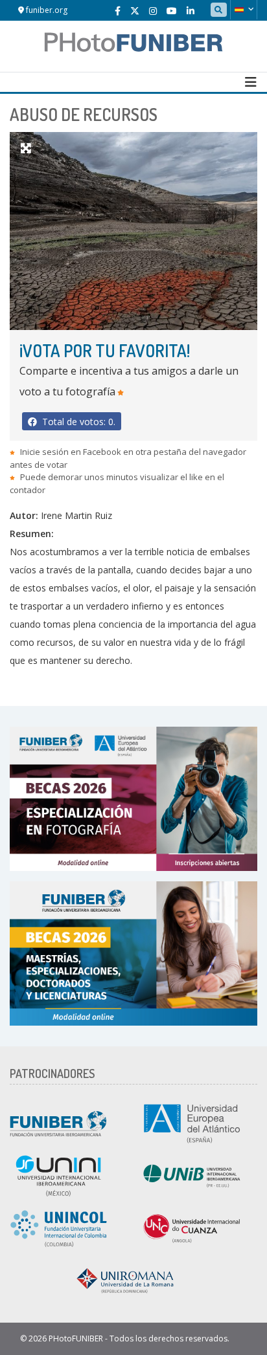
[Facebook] (118, 10)
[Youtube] (172, 10)
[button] (244, 9)
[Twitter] (134, 10)
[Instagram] (153, 10)
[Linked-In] (190, 10)
